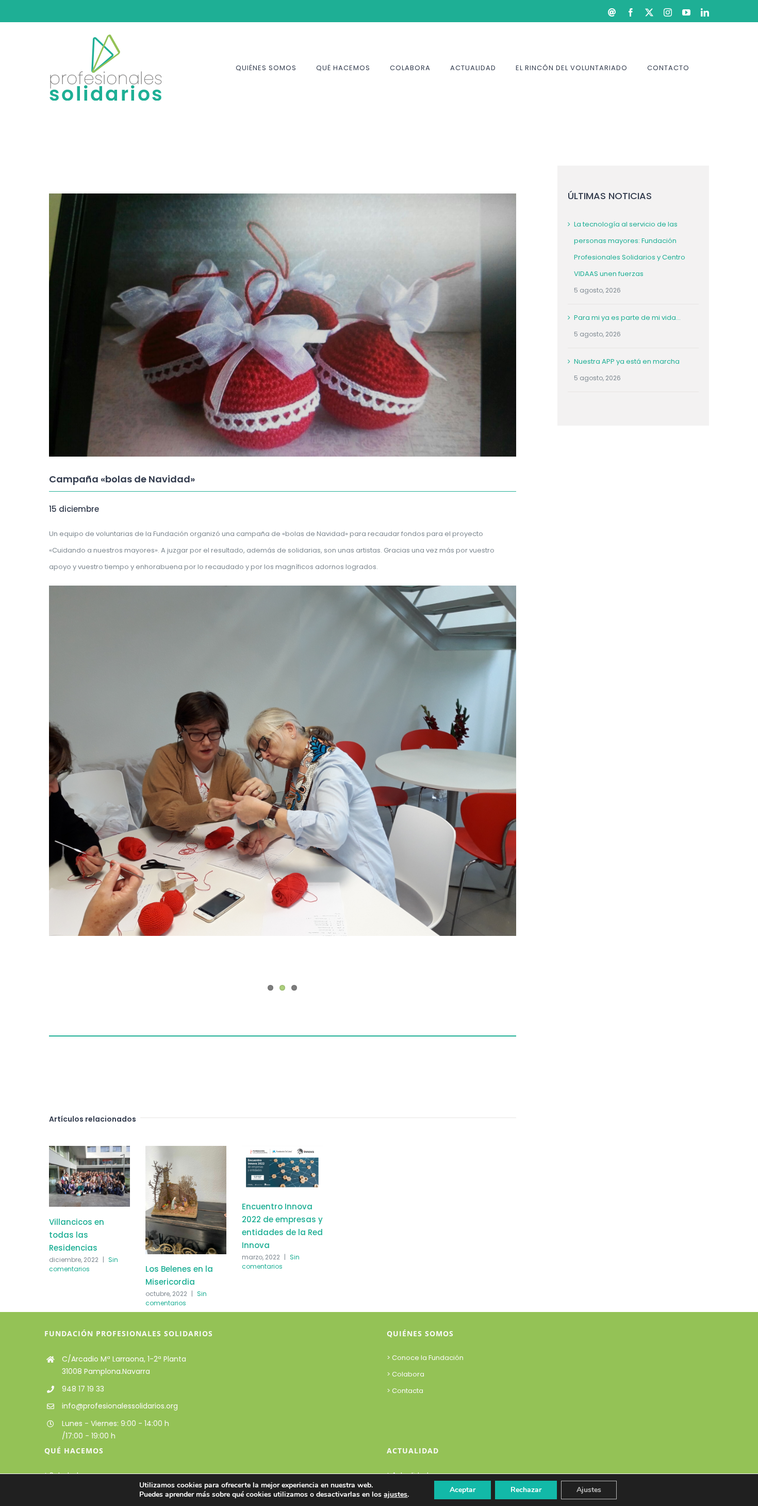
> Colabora (406, 1374)
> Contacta (405, 1391)
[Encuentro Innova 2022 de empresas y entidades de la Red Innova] (282, 1151)
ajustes (395, 1494)
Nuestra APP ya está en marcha (627, 361)
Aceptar (462, 1490)
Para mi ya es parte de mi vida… (627, 317)
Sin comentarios (83, 1264)
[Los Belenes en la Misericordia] (185, 1151)
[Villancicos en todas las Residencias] (89, 1151)
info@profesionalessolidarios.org (120, 1406)
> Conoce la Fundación (426, 1358)
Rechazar (525, 1490)
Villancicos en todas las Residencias (76, 1235)
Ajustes (588, 1490)
